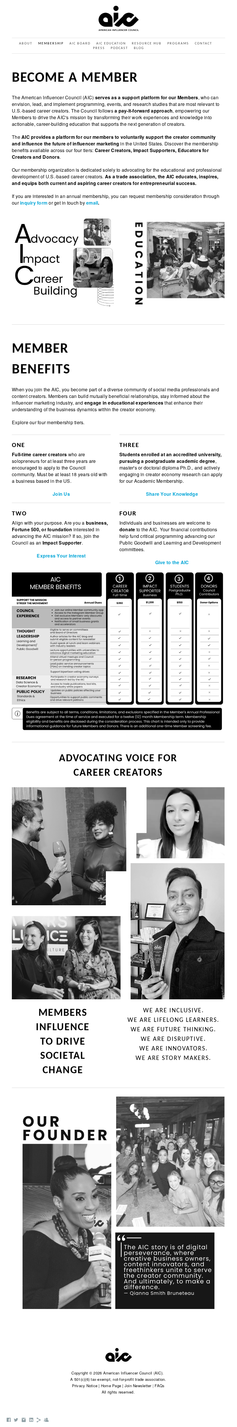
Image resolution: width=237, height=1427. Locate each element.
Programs (178, 43)
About (25, 43)
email (92, 202)
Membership (51, 43)
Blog (139, 48)
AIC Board (79, 43)
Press (99, 48)
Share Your (158, 494)
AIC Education (111, 43)
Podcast (119, 48)
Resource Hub (147, 43)
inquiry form (33, 202)
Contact (203, 43)
